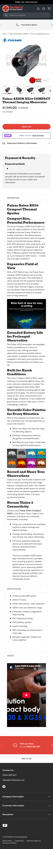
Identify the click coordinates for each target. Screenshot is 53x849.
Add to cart (26, 127)
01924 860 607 (31, 2)
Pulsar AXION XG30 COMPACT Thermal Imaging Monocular (29, 34)
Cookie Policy (19, 841)
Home (4, 34)
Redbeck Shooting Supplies (17, 837)
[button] (43, 8)
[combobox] (26, 15)
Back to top (26, 758)
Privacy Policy (7, 841)
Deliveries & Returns (33, 841)
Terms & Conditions (9, 843)
